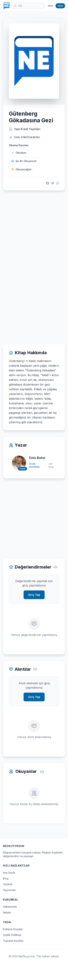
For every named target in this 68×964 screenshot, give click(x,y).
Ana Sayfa (9, 872)
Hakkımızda (10, 906)
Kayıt (60, 5)
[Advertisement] (34, 230)
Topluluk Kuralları (13, 940)
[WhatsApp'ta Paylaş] (57, 183)
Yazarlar (8, 884)
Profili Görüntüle (34, 465)
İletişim (7, 912)
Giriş (50, 5)
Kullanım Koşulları (13, 929)
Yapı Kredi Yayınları (27, 129)
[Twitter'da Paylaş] (52, 183)
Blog (5, 878)
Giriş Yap (34, 595)
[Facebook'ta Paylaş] (47, 183)
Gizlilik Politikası (12, 934)
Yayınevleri (9, 890)
